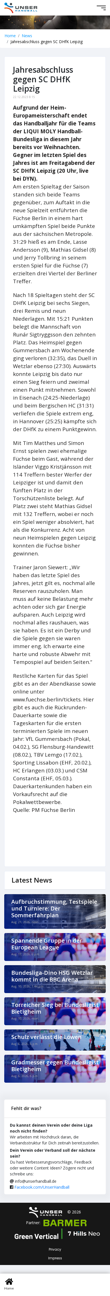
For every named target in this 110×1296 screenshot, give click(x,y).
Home (10, 35)
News (27, 35)
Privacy (55, 1249)
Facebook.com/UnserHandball (41, 1187)
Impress (55, 1258)
